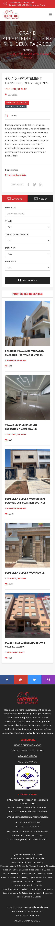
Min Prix (10, 247)
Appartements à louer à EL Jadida (27, 862)
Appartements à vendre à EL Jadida (27, 858)
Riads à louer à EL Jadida (40, 870)
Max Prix (10, 261)
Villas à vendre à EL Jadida (15, 874)
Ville (8, 221)
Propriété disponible (15, 107)
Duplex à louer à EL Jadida (41, 877)
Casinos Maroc (27, 756)
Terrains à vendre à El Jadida (27, 897)
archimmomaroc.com (27, 920)
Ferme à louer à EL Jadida (41, 889)
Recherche (29, 280)
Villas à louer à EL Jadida (40, 874)
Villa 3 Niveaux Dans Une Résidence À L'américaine (21, 427)
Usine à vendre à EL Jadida (15, 893)
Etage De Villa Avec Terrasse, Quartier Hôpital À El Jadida (24, 353)
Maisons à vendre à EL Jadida (14, 866)
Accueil (27, 50)
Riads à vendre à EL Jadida (15, 870)
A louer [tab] (42, 199)
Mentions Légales (27, 915)
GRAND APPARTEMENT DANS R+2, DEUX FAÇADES (26, 80)
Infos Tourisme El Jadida (27, 750)
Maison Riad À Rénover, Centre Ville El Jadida (25, 645)
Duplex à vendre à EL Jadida (14, 877)
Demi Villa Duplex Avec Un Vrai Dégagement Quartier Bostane (25, 501)
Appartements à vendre (17, 103)
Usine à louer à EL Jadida (40, 893)
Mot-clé (10, 207)
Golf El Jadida (27, 762)
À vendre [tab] (17, 199)
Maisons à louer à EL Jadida (42, 866)
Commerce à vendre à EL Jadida (27, 881)
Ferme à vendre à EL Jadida (14, 889)
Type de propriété (17, 234)
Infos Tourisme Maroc (27, 745)
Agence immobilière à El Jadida (27, 854)
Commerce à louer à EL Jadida (27, 885)
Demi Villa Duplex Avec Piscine (25, 572)
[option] (27, 4)
